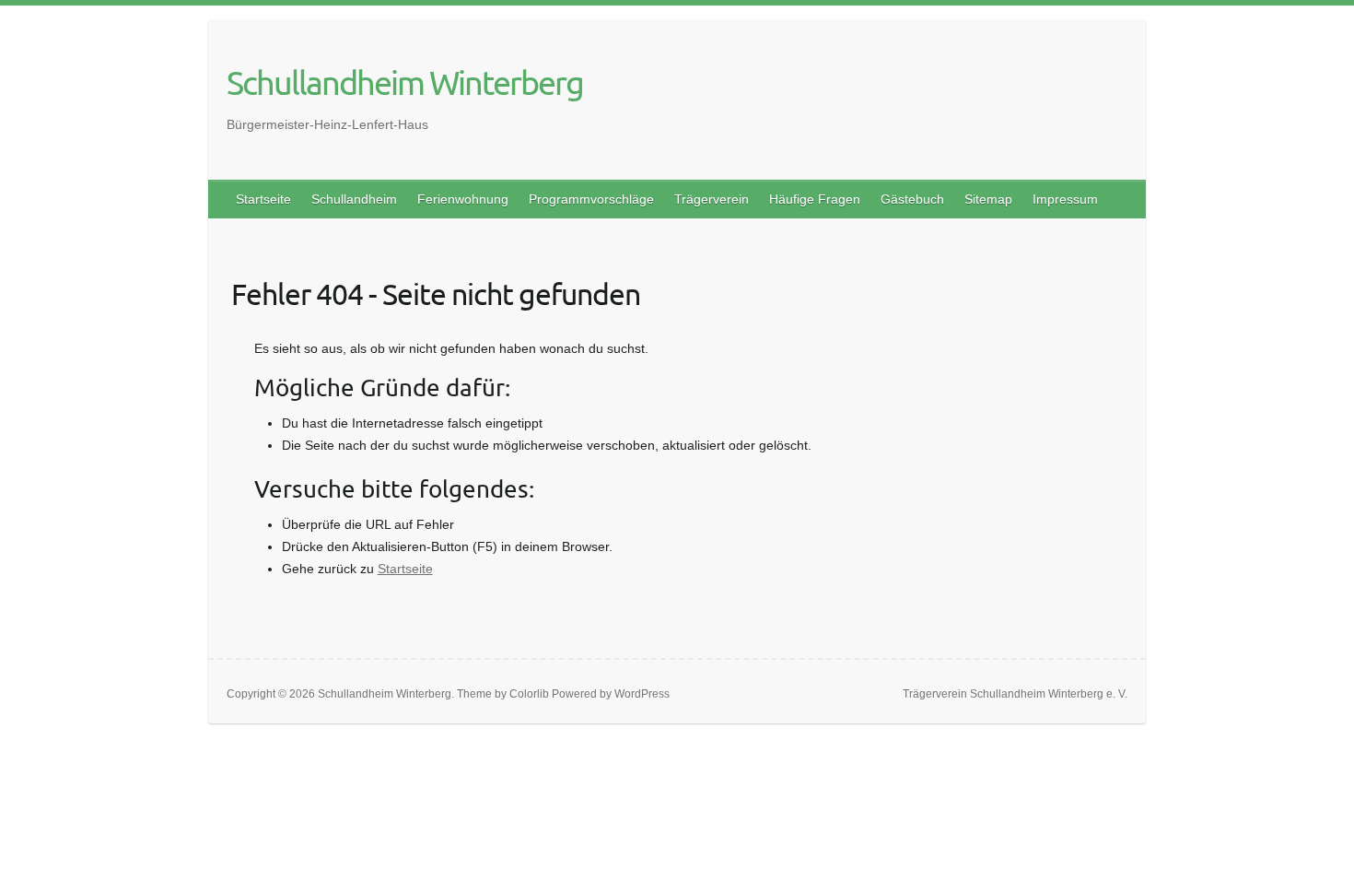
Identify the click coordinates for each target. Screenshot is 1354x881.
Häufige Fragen (814, 199)
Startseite (263, 199)
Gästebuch (912, 199)
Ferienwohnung (462, 199)
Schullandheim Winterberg (405, 82)
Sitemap (988, 199)
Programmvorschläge (591, 199)
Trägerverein (711, 199)
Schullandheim (354, 199)
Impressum (1065, 199)
